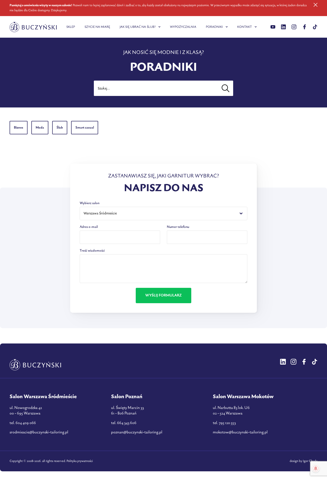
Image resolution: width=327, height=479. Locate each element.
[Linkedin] (273, 26)
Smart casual (84, 127)
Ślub (59, 127)
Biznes (18, 127)
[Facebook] (304, 26)
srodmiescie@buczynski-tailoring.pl (39, 432)
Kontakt (244, 27)
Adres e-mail (89, 227)
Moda (40, 127)
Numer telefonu (178, 227)
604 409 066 (26, 423)
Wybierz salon (89, 203)
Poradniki (214, 27)
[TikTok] (315, 26)
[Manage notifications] (316, 468)
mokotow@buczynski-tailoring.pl (240, 432)
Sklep (70, 27)
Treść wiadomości (92, 250)
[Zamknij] (315, 5)
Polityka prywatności (80, 461)
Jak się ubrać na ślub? (138, 27)
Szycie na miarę (97, 27)
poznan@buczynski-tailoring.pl (136, 432)
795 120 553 (227, 423)
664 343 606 (126, 423)
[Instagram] (294, 26)
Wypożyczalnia (183, 27)
